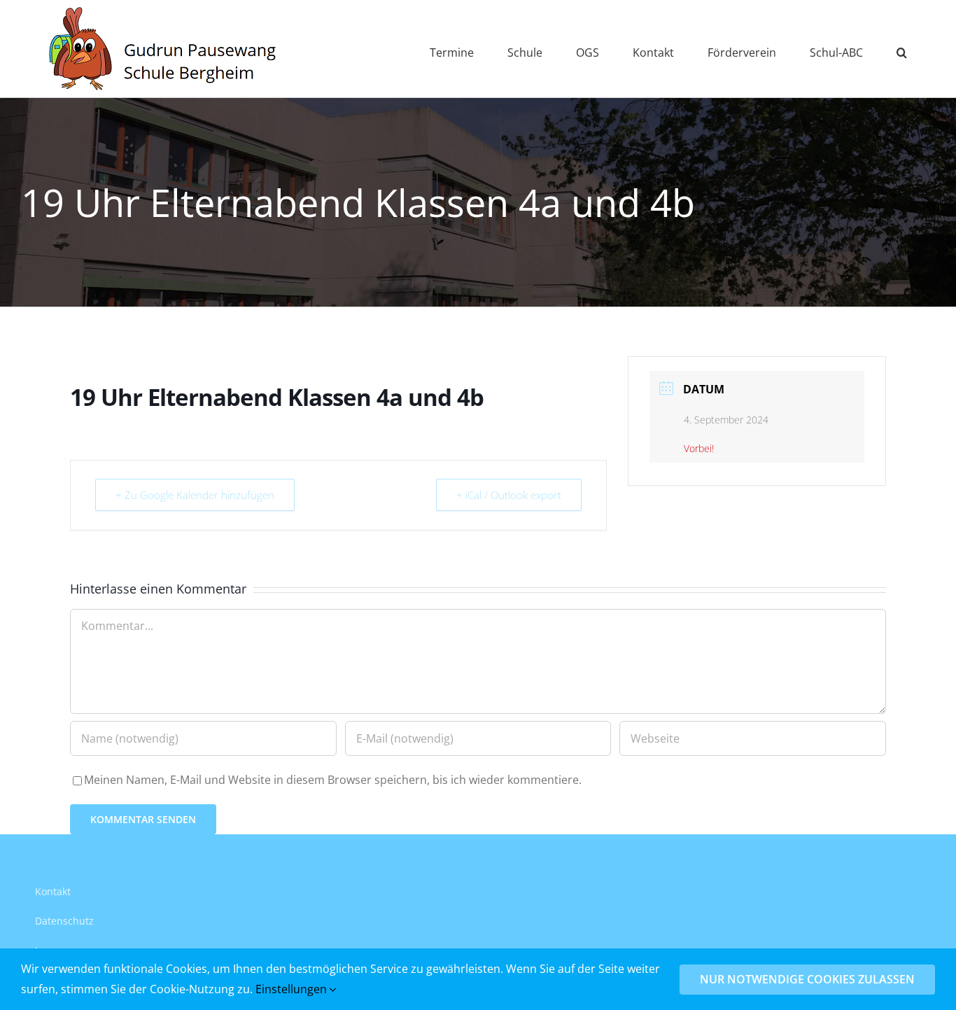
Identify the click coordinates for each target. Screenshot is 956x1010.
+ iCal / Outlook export (508, 495)
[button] (902, 48)
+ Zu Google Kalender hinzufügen (194, 495)
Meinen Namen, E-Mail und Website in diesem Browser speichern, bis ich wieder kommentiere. (333, 779)
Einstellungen (292, 989)
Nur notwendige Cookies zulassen (807, 979)
